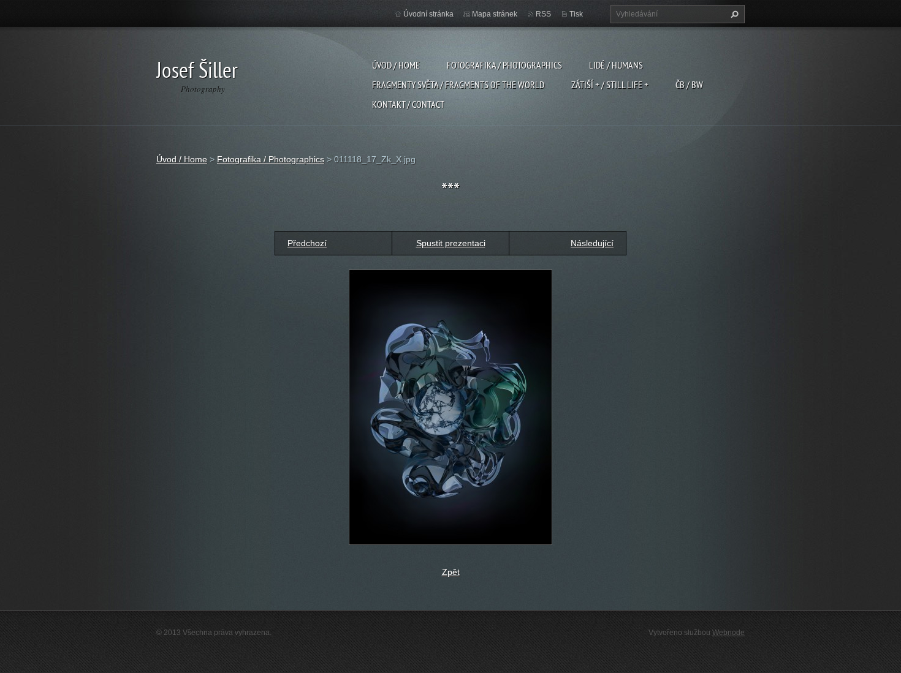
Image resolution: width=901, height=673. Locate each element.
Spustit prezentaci (450, 243)
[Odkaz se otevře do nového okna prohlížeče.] (450, 406)
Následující (592, 243)
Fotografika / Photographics (504, 65)
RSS (543, 14)
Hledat (733, 14)
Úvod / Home (396, 65)
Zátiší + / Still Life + (609, 84)
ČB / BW (689, 84)
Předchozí (307, 243)
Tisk (576, 14)
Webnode (728, 632)
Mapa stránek (494, 14)
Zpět (451, 572)
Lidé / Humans (616, 65)
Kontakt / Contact (408, 104)
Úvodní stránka (428, 14)
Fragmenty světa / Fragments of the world (458, 84)
